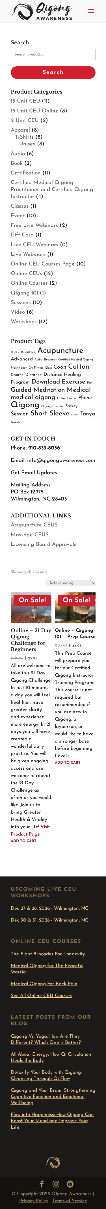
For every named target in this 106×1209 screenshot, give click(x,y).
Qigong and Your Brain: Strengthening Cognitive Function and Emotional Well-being (53, 1096)
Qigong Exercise (52, 406)
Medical (79, 390)
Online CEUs (26, 273)
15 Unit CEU (25, 101)
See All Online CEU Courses (41, 995)
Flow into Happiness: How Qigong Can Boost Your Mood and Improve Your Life (52, 1121)
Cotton (78, 367)
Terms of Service (69, 1201)
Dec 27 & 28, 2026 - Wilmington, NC (49, 908)
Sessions (21, 302)
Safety (71, 406)
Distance (33, 375)
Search (53, 72)
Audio (18, 154)
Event (18, 216)
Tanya (87, 414)
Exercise (73, 382)
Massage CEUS (30, 535)
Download (45, 382)
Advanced (22, 359)
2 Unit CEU (25, 120)
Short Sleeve (50, 413)
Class (48, 367)
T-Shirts (24, 137)
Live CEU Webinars (34, 245)
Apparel (20, 130)
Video (18, 312)
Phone (85, 397)
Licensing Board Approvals (43, 544)
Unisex (27, 144)
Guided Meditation (38, 390)
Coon (59, 367)
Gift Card (22, 235)
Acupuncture (60, 351)
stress (75, 414)
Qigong (25, 405)
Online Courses (29, 283)
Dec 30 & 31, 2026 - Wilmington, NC (49, 920)
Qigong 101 (24, 293)
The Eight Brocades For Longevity (48, 954)
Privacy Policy (33, 1201)
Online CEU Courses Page (43, 264)
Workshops (24, 322)
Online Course (67, 398)
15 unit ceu (28, 352)
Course (17, 375)
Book (17, 163)
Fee (89, 382)
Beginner (50, 359)
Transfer (16, 422)
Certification (26, 173)
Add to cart (23, 841)
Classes (20, 206)
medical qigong (33, 397)
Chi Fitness (36, 367)
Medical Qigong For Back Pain (44, 984)
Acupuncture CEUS (34, 525)
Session (20, 414)
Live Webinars (28, 254)
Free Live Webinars (34, 225)
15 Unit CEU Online (34, 111)
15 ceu (15, 352)
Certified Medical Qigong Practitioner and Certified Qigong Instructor (52, 189)
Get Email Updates (34, 473)
